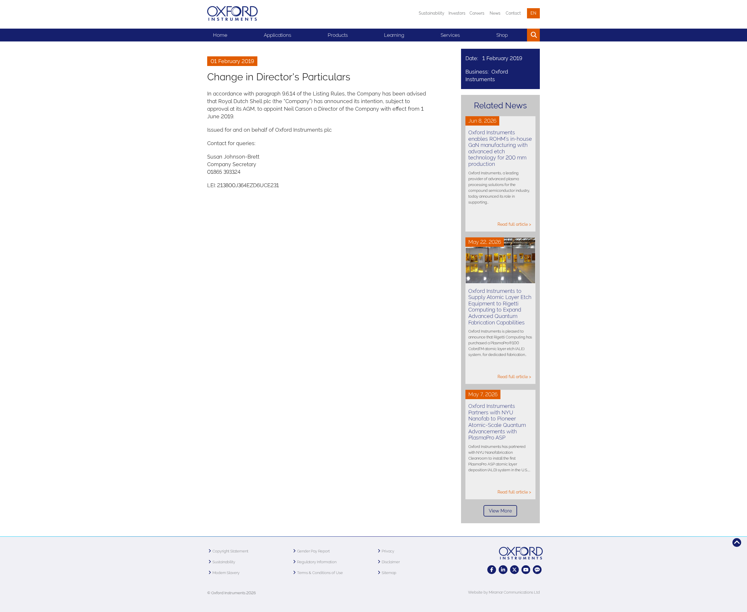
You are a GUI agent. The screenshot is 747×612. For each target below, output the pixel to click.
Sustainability (431, 13)
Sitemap (389, 573)
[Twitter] (514, 569)
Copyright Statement (230, 551)
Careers (477, 13)
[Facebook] (491, 569)
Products (338, 35)
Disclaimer (391, 562)
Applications (277, 35)
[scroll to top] (736, 542)
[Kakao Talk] (537, 569)
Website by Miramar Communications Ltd (504, 592)
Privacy (388, 551)
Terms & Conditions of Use (320, 573)
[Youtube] (525, 569)
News (495, 13)
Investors (456, 13)
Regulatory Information (316, 562)
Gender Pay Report (313, 551)
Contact (513, 13)
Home (220, 35)
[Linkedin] (503, 569)
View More (500, 511)
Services (450, 35)
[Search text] (520, 35)
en (533, 13)
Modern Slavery (226, 573)
